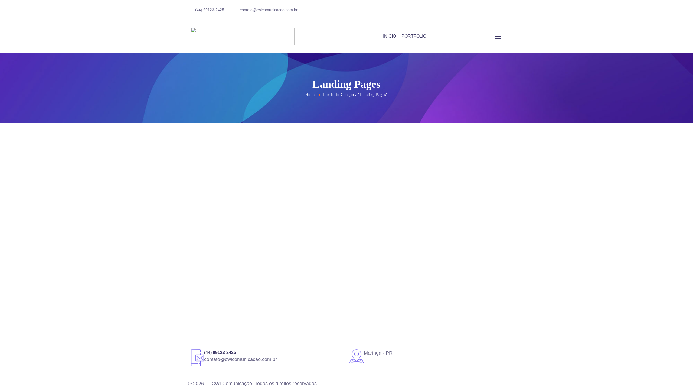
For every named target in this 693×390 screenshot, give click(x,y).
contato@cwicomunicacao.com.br (269, 10)
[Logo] (243, 36)
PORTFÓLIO (413, 36)
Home (310, 95)
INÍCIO (389, 36)
